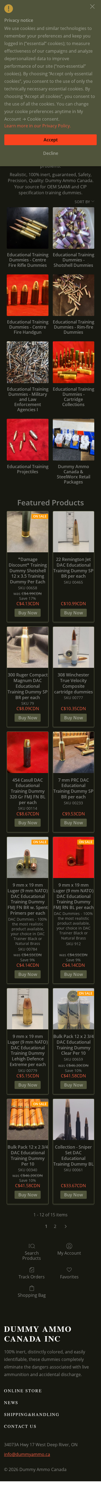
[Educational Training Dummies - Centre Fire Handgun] (27, 295)
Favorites (69, 1276)
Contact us (20, 1426)
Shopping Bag (32, 1295)
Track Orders (32, 1276)
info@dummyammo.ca (27, 1454)
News (11, 1402)
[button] (92, 6)
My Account (69, 1253)
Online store (23, 1390)
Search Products (31, 1255)
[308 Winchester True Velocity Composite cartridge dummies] (73, 647)
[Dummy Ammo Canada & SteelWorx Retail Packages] (73, 439)
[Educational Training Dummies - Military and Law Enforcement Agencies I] (27, 362)
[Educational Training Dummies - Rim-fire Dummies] (73, 295)
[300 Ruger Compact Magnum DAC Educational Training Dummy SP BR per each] (27, 647)
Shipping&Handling (32, 1414)
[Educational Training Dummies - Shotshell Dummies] (73, 228)
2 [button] (55, 1226)
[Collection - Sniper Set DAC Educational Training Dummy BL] (73, 1119)
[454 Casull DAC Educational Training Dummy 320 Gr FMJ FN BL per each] (27, 752)
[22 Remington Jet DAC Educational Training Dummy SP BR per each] (73, 531)
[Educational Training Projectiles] (27, 439)
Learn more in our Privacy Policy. (37, 126)
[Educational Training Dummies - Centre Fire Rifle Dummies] (27, 228)
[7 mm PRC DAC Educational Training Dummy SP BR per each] (73, 752)
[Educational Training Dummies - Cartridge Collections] (73, 362)
